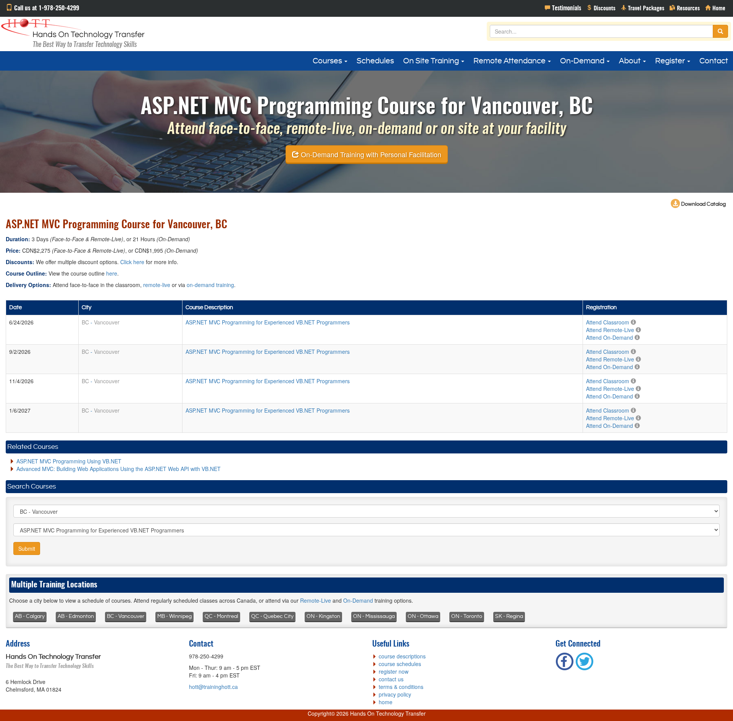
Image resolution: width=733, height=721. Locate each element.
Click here (132, 262)
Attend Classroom (607, 322)
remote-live (156, 285)
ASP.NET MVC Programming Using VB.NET (68, 461)
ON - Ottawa (423, 616)
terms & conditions (401, 686)
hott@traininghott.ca (213, 686)
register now (393, 671)
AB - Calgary (30, 616)
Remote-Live (315, 600)
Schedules (375, 61)
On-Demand (583, 61)
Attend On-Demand (609, 337)
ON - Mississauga (374, 616)
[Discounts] (600, 7)
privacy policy (395, 694)
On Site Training (431, 61)
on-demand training (210, 285)
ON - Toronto (466, 616)
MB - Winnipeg (174, 616)
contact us (391, 679)
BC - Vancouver (125, 616)
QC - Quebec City (272, 616)
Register (670, 61)
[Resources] (685, 7)
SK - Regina (509, 616)
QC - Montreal (221, 616)
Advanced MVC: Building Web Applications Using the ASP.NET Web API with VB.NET (118, 469)
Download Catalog (703, 204)
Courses (328, 61)
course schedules (400, 664)
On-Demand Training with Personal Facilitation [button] (370, 154)
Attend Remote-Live (610, 330)
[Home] (715, 7)
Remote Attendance (510, 61)
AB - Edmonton (76, 616)
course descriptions (402, 656)
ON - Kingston (323, 616)
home (385, 702)
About (630, 61)
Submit (26, 548)
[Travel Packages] (642, 7)
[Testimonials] (563, 7)
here (111, 273)
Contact (713, 61)
